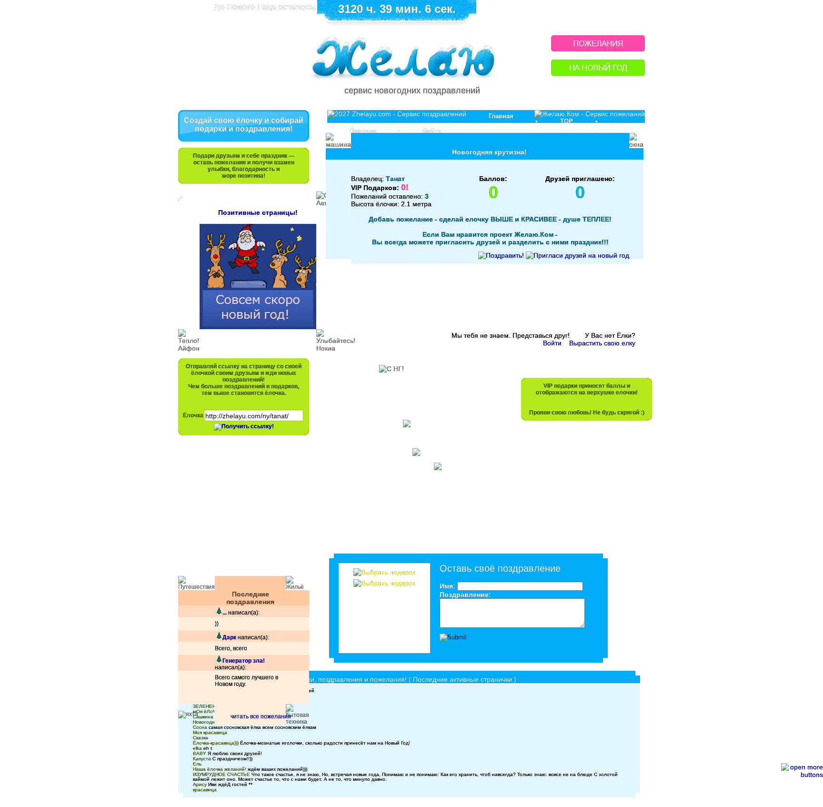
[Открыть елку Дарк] (218, 637)
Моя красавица (210, 732)
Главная (501, 116)
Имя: (447, 586)
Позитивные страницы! (258, 212)
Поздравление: (465, 594)
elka (197, 748)
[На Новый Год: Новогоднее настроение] (598, 73)
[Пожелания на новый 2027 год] (598, 49)
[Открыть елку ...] (218, 612)
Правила (363, 130)
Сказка (200, 737)
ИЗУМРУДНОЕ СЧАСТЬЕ (221, 774)
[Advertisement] (239, 510)
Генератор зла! (243, 660)
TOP (566, 121)
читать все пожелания (261, 716)
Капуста (202, 758)
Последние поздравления (250, 597)
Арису (200, 784)
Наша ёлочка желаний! (219, 769)
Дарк (229, 637)
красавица (205, 789)
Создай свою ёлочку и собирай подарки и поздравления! (243, 124)
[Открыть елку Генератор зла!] (218, 660)
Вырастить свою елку (602, 343)
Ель (197, 764)
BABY (199, 753)
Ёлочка (193, 415)
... (224, 612)
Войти (431, 130)
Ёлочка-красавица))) (216, 743)
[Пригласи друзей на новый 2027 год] (577, 255)
